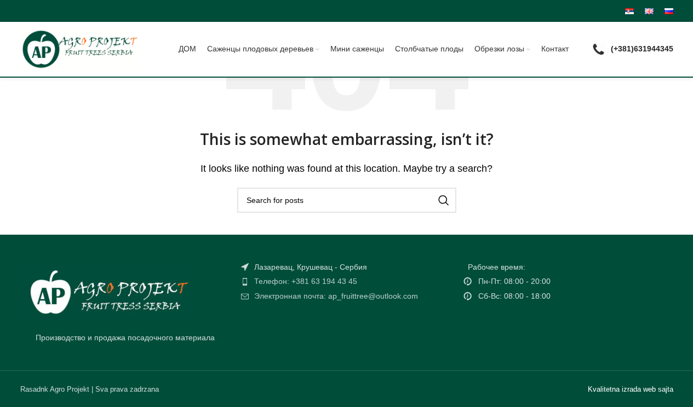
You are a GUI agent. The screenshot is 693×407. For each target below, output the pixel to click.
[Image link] (105, 290)
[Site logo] (79, 48)
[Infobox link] (632, 49)
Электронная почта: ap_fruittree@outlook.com (336, 296)
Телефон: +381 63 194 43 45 (305, 281)
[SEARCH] (443, 200)
